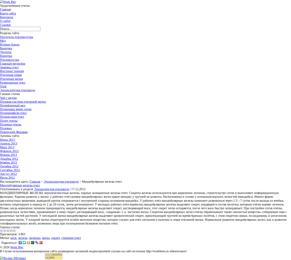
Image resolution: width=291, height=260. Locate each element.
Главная (5, 9)
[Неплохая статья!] (8, 230)
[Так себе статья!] (4, 230)
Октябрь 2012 (9, 166)
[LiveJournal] (37, 242)
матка (46, 238)
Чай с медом (8, 98)
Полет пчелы (9, 120)
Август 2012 (8, 174)
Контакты (6, 17)
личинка (34, 238)
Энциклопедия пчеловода (17, 90)
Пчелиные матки (11, 79)
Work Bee (16, 247)
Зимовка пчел (9, 67)
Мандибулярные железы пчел (20, 185)
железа (22, 238)
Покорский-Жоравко (14, 132)
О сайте (5, 21)
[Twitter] (24, 242)
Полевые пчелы (10, 124)
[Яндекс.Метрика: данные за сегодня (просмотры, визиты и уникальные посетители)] (13, 258)
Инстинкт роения (12, 71)
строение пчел (71, 238)
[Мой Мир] (33, 242)
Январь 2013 (8, 154)
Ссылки (5, 24)
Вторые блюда (9, 44)
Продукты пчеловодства (16, 37)
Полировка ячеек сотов (15, 109)
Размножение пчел (12, 82)
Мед (3, 40)
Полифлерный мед (12, 105)
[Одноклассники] (29, 242)
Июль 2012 (7, 177)
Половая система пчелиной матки (23, 101)
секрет (55, 238)
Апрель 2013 (8, 143)
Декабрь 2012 (9, 158)
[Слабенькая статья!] (1, 230)
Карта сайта (8, 13)
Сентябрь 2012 (10, 170)
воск (13, 238)
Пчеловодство (9, 59)
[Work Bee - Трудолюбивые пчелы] (8, 2)
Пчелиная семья (11, 75)
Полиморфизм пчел (13, 113)
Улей (3, 86)
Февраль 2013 (9, 151)
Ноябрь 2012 (8, 162)
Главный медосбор (12, 63)
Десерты (5, 52)
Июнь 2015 (7, 139)
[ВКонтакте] (20, 242)
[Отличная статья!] (14, 230)
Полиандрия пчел (12, 116)
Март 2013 (7, 147)
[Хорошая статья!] (11, 230)
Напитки (6, 56)
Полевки (6, 128)
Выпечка (6, 48)
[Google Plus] (41, 242)
